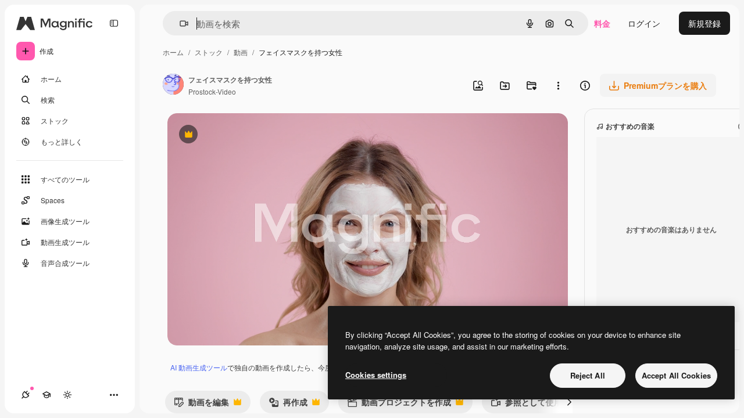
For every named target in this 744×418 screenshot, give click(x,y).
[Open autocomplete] (179, 23)
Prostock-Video (212, 91)
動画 (241, 52)
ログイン (644, 23)
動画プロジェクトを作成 (399, 404)
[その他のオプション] (558, 85)
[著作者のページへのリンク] (173, 85)
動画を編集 (201, 404)
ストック (209, 52)
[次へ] (569, 402)
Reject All (587, 375)
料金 (602, 23)
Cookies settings (375, 374)
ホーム (173, 52)
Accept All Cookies (676, 375)
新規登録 (704, 23)
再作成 (288, 404)
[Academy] (46, 394)
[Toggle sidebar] (114, 23)
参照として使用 (526, 404)
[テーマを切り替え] (67, 394)
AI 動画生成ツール (198, 367)
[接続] (25, 394)
